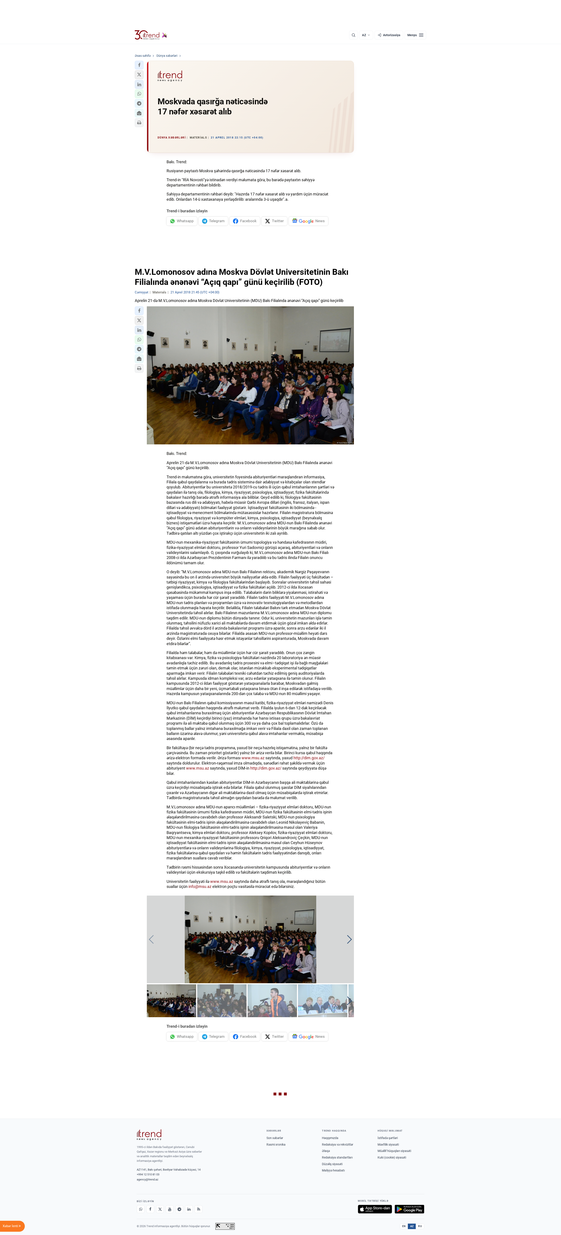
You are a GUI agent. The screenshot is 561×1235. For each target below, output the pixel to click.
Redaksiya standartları (337, 1157)
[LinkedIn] (189, 1209)
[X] (160, 1209)
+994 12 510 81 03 (148, 1174)
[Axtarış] (353, 35)
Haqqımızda (330, 1138)
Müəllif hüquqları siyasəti (394, 1151)
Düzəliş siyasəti (332, 1164)
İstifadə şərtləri (388, 1138)
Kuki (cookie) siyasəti (392, 1157)
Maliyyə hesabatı (333, 1170)
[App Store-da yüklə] (375, 1209)
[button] (139, 65)
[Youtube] (170, 1209)
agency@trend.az (147, 1179)
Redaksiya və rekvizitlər (337, 1144)
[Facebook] (150, 1209)
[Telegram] (179, 1209)
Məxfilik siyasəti (388, 1144)
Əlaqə (326, 1151)
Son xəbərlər (274, 1138)
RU (420, 1226)
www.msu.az (253, 758)
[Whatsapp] (141, 1209)
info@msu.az (199, 886)
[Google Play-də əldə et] (409, 1209)
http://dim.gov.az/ (309, 758)
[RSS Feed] (198, 1209)
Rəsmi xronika (276, 1144)
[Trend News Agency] (149, 1134)
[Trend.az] (151, 35)
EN (404, 1226)
